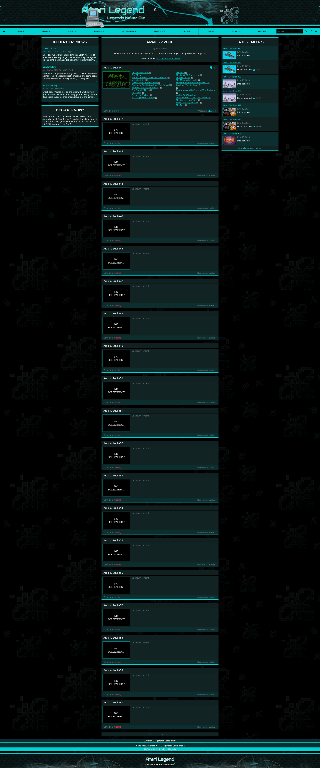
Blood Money (49, 85)
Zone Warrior (49, 48)
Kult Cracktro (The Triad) (187, 102)
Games (46, 31)
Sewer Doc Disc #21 (231, 133)
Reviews (99, 31)
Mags (211, 31)
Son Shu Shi (49, 67)
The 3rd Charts (183, 77)
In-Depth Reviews (70, 42)
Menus (72, 31)
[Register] (311, 31)
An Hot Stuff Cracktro (186, 95)
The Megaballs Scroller (187, 80)
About (262, 31)
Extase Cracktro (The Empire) (145, 87)
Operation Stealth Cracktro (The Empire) (151, 85)
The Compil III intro (141, 90)
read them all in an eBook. (168, 58)
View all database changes (250, 148)
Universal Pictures (140, 72)
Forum (236, 31)
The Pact (180, 105)
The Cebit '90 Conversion (188, 75)
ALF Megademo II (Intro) (143, 97)
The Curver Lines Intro (186, 100)
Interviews (129, 31)
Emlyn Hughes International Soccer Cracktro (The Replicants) (193, 83)
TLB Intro (180, 72)
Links (186, 31)
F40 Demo (136, 92)
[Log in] (316, 31)
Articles (159, 31)
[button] (213, 67)
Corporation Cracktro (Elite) (145, 82)
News (20, 31)
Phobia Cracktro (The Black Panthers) (149, 77)
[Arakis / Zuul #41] (116, 79)
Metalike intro (138, 80)
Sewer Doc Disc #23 (231, 76)
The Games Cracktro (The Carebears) (193, 97)
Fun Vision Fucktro (140, 95)
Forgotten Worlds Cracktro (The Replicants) (196, 90)
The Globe (136, 75)
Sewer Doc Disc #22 (231, 105)
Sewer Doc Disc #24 (231, 48)
